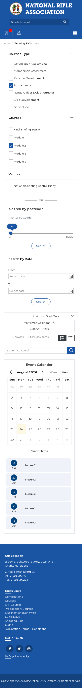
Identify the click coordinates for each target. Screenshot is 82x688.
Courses (15, 118)
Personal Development (29, 78)
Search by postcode (26, 209)
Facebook (10, 648)
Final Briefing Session (27, 129)
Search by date (20, 259)
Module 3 (20, 153)
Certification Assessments (30, 63)
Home (7, 43)
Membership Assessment (30, 70)
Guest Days (12, 616)
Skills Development (26, 99)
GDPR (9, 624)
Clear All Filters (39, 328)
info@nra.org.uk (24, 571)
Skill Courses (13, 604)
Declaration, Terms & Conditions (25, 628)
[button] (71, 276)
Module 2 (20, 145)
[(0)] (7, 33)
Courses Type (19, 54)
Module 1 (19, 137)
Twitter (19, 648)
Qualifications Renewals (20, 612)
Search (41, 245)
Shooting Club (14, 620)
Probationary (22, 85)
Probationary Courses (19, 608)
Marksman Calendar (37, 322)
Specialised (21, 107)
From (11, 270)
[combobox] (39, 276)
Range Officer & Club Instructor (34, 92)
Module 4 (20, 161)
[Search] (65, 22)
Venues (14, 174)
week (53, 372)
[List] (70, 338)
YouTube (29, 648)
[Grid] (62, 338)
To (9, 284)
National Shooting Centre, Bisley (35, 185)
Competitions (14, 596)
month (66, 372)
